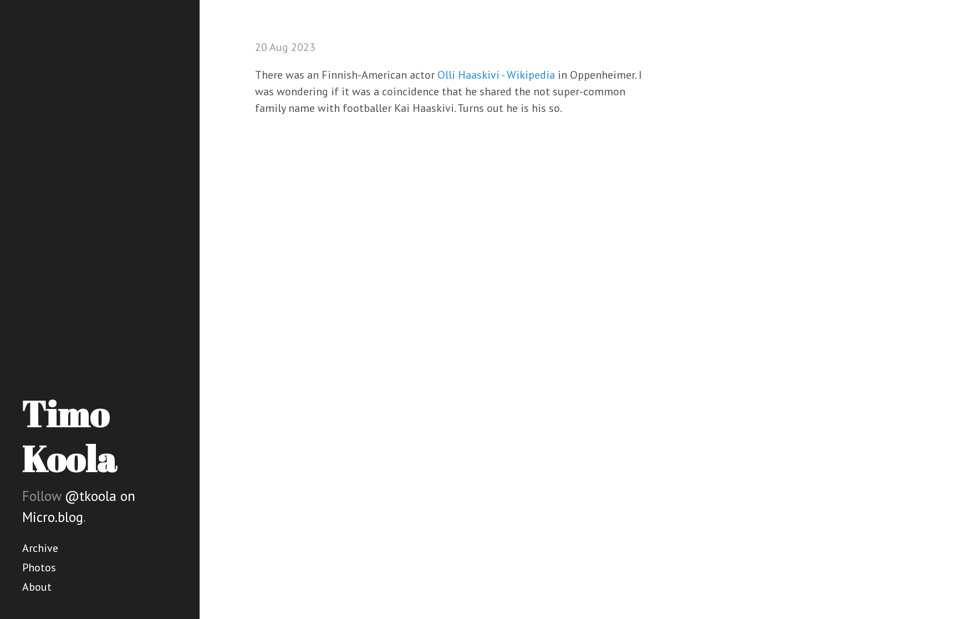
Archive (40, 548)
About (37, 587)
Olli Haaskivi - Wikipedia (496, 75)
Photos (39, 567)
